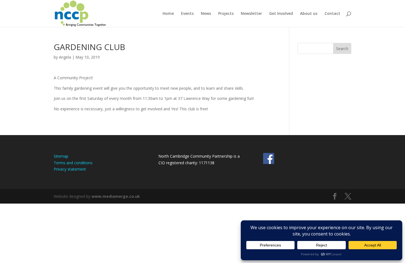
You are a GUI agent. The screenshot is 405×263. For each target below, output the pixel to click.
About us (308, 14)
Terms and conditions (73, 162)
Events (187, 14)
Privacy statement (70, 169)
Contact (332, 14)
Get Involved (281, 14)
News (206, 14)
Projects (226, 14)
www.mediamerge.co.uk (115, 196)
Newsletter (251, 14)
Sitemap (61, 156)
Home (168, 14)
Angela (65, 57)
